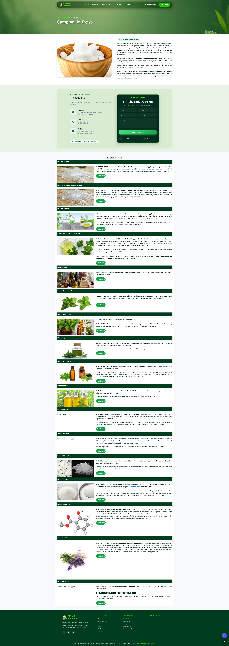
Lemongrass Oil (127, 629)
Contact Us (129, 4)
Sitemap (119, 4)
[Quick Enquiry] (224, 641)
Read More (101, 176)
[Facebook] (64, 632)
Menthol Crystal (127, 619)
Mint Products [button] (107, 4)
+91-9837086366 (152, 4)
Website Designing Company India (145, 643)
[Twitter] (68, 632)
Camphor (126, 624)
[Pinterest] (73, 632)
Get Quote (163, 4)
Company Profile (103, 621)
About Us (95, 4)
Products (65, 17)
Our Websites (102, 634)
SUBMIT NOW (137, 132)
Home (87, 4)
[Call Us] (224, 635)
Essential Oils (127, 621)
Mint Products (134, 487)
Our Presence (102, 629)
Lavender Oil (127, 626)
